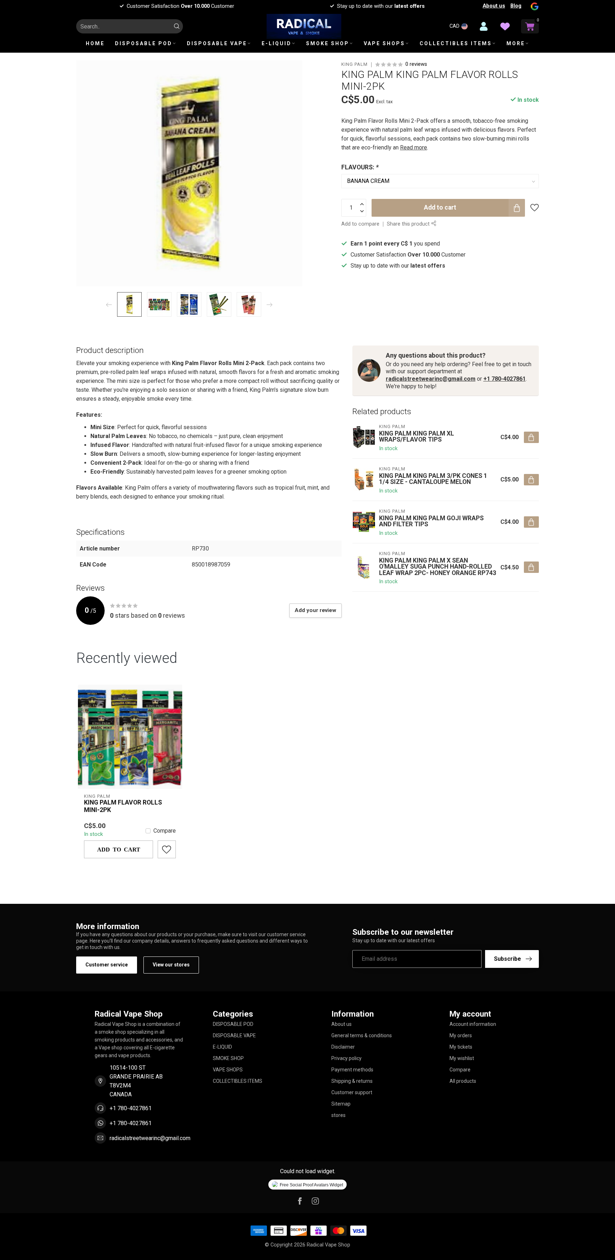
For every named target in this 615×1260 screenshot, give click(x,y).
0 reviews (416, 64)
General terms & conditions (361, 1035)
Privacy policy (346, 1058)
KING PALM (354, 64)
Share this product (409, 224)
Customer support (351, 1092)
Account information (473, 1024)
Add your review (315, 610)
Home (95, 43)
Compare (164, 831)
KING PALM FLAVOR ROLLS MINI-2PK (123, 806)
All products (463, 1081)
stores (338, 1115)
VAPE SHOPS (384, 43)
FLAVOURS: (360, 167)
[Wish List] (505, 26)
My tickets (461, 1047)
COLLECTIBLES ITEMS (456, 43)
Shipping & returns (352, 1081)
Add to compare (360, 224)
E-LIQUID (276, 43)
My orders (461, 1035)
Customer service (106, 965)
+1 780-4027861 (504, 378)
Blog (515, 5)
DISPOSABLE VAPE (217, 43)
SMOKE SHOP (327, 43)
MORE (515, 43)
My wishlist (462, 1058)
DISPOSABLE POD (143, 43)
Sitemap (341, 1104)
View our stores (171, 965)
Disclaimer (343, 1047)
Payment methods (352, 1069)
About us (494, 5)
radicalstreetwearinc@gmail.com (430, 378)
